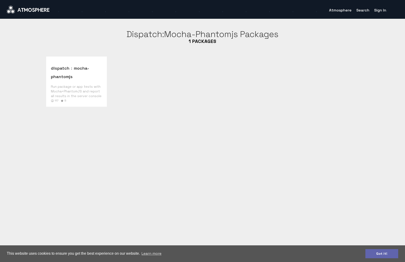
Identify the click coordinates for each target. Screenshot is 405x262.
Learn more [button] (151, 253)
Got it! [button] (381, 253)
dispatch (60, 68)
